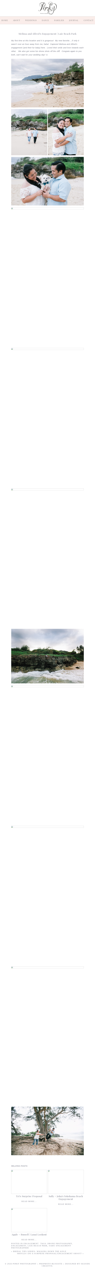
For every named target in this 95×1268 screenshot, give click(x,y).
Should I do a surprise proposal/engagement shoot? (49, 1253)
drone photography (60, 1244)
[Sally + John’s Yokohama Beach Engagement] (66, 1182)
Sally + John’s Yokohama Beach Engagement (66, 1197)
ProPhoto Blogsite (50, 1264)
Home (4, 20)
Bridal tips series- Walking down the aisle (39, 1251)
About (16, 20)
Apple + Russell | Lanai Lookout (29, 1234)
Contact (89, 20)
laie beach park (38, 1246)
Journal (73, 20)
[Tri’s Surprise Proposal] (29, 1182)
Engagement (31, 1244)
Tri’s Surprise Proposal (29, 1196)
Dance (45, 20)
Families (59, 20)
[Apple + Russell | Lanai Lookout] (29, 1220)
